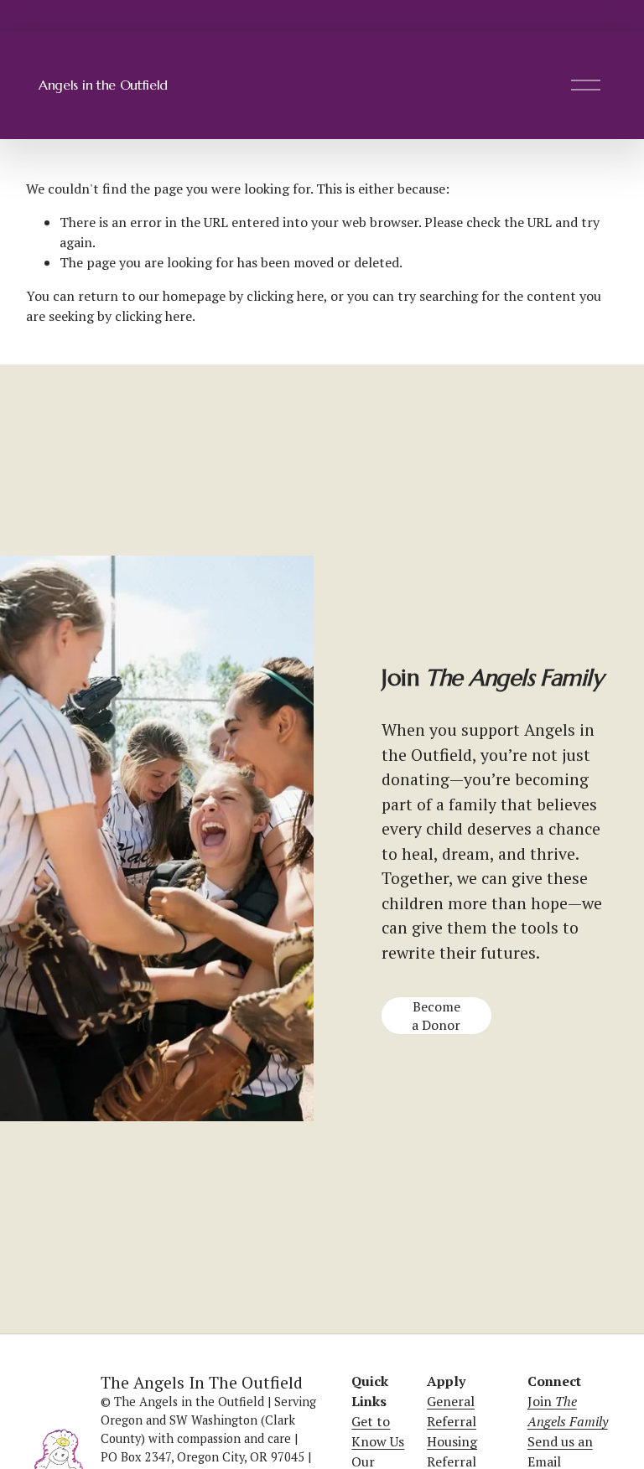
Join (567, 1411)
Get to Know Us (377, 1431)
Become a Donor (436, 1015)
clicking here (285, 296)
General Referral (451, 1411)
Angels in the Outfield (103, 84)
